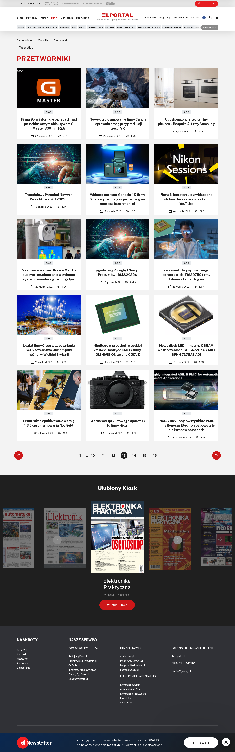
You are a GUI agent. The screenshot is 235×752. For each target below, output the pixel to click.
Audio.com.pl (127, 656)
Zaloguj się (208, 3)
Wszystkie (210, 27)
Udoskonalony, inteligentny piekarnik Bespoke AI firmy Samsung (186, 121)
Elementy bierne (171, 27)
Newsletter (150, 17)
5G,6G (21, 27)
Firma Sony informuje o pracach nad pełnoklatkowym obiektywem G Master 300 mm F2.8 (49, 123)
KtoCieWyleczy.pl (181, 671)
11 (103, 455)
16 (155, 455)
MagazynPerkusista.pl (132, 665)
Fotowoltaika (192, 27)
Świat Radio (126, 702)
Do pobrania (192, 17)
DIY (134, 27)
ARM (74, 27)
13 (124, 455)
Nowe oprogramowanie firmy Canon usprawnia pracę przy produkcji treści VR (117, 123)
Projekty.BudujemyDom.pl (82, 660)
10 (93, 455)
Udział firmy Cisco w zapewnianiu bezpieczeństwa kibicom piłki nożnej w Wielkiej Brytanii (49, 349)
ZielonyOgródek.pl (78, 674)
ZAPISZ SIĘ (201, 742)
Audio (82, 27)
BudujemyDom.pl (77, 656)
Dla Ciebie (82, 17)
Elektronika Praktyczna (133, 693)
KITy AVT (22, 649)
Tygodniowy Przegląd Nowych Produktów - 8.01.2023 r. (48, 197)
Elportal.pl (126, 698)
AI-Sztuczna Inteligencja (42, 27)
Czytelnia (67, 17)
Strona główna (25, 40)
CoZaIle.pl (74, 665)
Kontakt (21, 654)
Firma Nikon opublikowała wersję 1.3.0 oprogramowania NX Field (49, 423)
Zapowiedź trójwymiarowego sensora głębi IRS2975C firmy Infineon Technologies (186, 274)
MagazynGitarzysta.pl (132, 660)
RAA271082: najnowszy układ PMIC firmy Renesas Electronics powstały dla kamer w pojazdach (186, 425)
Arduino (64, 27)
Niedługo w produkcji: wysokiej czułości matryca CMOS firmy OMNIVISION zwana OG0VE (117, 349)
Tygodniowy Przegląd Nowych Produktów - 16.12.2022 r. (117, 272)
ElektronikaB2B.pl (130, 684)
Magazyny (164, 17)
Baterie (110, 27)
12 (113, 455)
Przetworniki (60, 40)
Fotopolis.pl (178, 656)
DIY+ (54, 17)
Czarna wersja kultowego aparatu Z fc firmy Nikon (117, 423)
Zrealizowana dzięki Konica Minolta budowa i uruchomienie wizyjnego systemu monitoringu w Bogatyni (49, 274)
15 (144, 455)
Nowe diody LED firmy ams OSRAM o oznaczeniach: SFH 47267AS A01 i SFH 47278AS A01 (186, 349)
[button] (57, 540)
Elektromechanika (149, 27)
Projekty (31, 17)
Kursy (44, 17)
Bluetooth (123, 27)
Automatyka (95, 27)
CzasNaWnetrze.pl (78, 678)
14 (134, 455)
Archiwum (178, 17)
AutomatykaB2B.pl (130, 689)
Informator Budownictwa (82, 669)
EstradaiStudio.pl (129, 669)
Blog (20, 17)
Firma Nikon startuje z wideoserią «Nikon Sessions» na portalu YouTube (186, 199)
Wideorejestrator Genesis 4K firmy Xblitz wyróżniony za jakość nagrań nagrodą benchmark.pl (117, 199)
